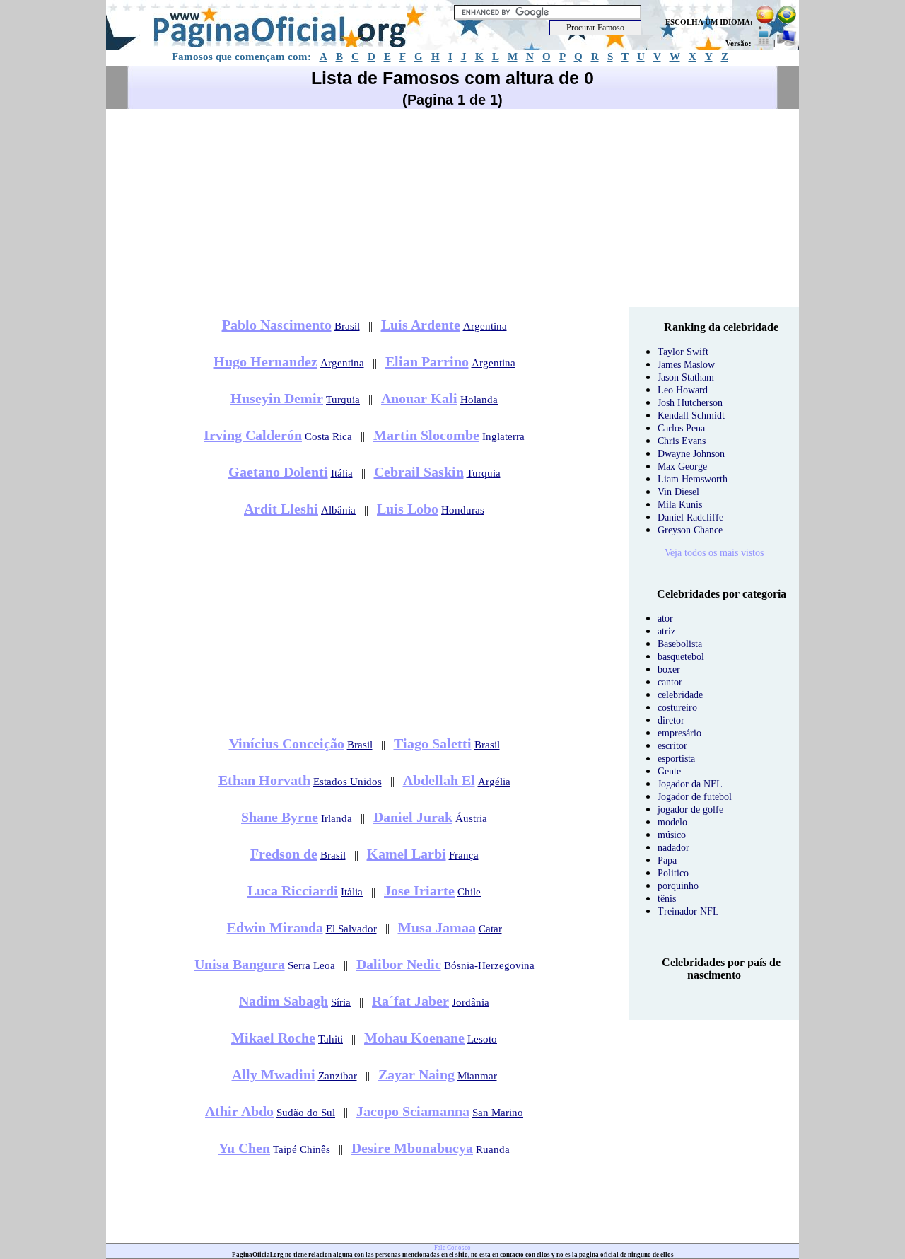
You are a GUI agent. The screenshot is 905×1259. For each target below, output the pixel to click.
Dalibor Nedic (398, 964)
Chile (469, 892)
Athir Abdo (239, 1111)
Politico (673, 873)
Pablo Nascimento (277, 324)
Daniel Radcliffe (690, 517)
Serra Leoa (311, 965)
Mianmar (477, 1075)
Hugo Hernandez (265, 361)
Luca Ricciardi (292, 890)
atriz (666, 631)
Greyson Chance (690, 530)
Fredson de (283, 853)
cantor (670, 682)
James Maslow (686, 364)
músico (672, 835)
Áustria (471, 818)
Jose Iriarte (419, 890)
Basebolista (680, 644)
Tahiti (330, 1039)
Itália (342, 473)
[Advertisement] (452, 208)
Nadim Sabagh (283, 1001)
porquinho (678, 886)
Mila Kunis (680, 504)
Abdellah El (439, 780)
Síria (341, 1002)
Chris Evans (682, 441)
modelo (672, 822)
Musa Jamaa (437, 927)
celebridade (680, 695)
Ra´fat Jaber (410, 1001)
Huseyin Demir (276, 398)
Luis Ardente (420, 324)
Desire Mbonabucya (412, 1148)
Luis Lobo (407, 508)
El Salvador (351, 928)
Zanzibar (337, 1075)
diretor (671, 720)
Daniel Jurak (412, 817)
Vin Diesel (678, 492)
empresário (679, 733)
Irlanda (336, 818)
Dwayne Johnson (691, 453)
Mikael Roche (273, 1037)
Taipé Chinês (301, 1149)
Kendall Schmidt (691, 415)
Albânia (338, 510)
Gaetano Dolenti (278, 472)
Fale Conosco (452, 1247)
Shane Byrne (279, 817)
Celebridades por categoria (721, 594)
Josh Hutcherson (690, 403)
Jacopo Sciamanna (412, 1111)
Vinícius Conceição (286, 743)
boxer (669, 669)
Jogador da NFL (690, 784)
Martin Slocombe (426, 435)
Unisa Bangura (239, 964)
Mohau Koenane (414, 1037)
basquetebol (681, 656)
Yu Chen (244, 1148)
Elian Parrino (427, 361)
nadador (673, 847)
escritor (672, 746)
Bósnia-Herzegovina (489, 965)
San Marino (497, 1112)
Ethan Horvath (264, 780)
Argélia (494, 781)
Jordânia (470, 1002)
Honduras (462, 510)
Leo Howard (683, 390)
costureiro (677, 707)
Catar (490, 928)
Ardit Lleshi (281, 508)
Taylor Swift (683, 352)
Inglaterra (503, 436)
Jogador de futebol (695, 796)
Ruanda (493, 1149)
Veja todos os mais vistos (714, 552)
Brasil (347, 326)
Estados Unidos (347, 781)
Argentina (485, 326)
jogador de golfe (690, 809)
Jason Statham (686, 377)
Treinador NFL (688, 911)
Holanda (479, 399)
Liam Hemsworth (693, 479)
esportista (676, 758)
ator (665, 618)
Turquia (343, 399)
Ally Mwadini (273, 1074)
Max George (682, 466)
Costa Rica (328, 436)
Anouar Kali (419, 398)
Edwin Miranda (275, 927)
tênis (667, 898)
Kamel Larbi (406, 853)
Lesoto (482, 1039)
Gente (669, 771)
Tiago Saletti (433, 743)
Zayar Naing (416, 1074)
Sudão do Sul (305, 1112)
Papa (667, 860)
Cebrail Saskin (419, 472)
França (464, 855)
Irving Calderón (253, 435)
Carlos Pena (681, 428)
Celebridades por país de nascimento (721, 968)
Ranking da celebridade (721, 327)
